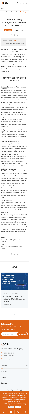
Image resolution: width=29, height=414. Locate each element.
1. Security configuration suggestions (13, 43)
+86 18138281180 (9, 353)
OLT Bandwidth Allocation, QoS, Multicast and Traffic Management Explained (14, 299)
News (2, 8)
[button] (14, 314)
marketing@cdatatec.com (11, 359)
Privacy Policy (22, 404)
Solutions (4, 371)
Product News (15, 12)
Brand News (6, 12)
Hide (15, 40)
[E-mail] (10, 412)
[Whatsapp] (3, 412)
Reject (11, 407)
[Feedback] (25, 412)
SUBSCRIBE (22, 334)
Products (4, 366)
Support (3, 377)
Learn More (7, 304)
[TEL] (18, 412)
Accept (18, 407)
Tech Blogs (23, 12)
